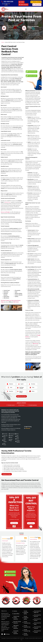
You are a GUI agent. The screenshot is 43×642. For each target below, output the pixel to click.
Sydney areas (7, 202)
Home (2, 42)
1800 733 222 (16, 302)
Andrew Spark (5, 540)
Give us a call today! (5, 212)
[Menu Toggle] (25, 9)
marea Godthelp (33, 539)
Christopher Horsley (20, 543)
